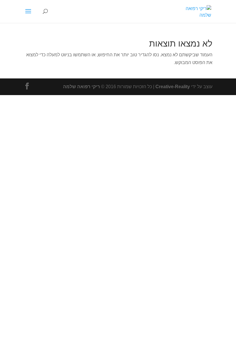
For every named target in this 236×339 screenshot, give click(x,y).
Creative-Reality (172, 86)
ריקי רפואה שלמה (81, 86)
